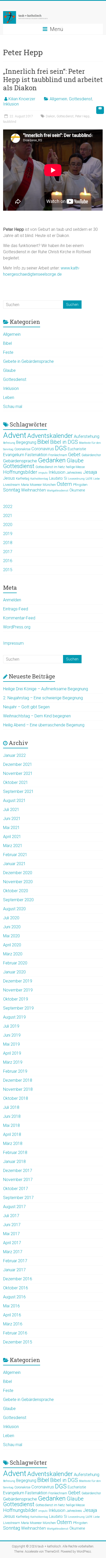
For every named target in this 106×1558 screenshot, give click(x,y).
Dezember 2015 (17, 1342)
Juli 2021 (11, 809)
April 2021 (12, 836)
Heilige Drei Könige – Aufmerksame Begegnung (45, 688)
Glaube (9, 370)
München (49, 485)
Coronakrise (22, 449)
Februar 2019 (15, 1071)
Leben (8, 397)
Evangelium (13, 454)
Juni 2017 (12, 1224)
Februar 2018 (15, 1152)
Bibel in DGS (64, 442)
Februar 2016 (15, 1333)
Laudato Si (58, 478)
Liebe (96, 478)
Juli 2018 (11, 1107)
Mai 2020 (11, 935)
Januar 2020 (14, 972)
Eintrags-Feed (15, 608)
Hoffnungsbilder (20, 472)
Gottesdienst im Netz (50, 467)
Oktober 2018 (15, 1098)
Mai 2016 (11, 1305)
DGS (61, 448)
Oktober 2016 (15, 1287)
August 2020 (14, 908)
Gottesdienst (80, 98)
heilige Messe (75, 467)
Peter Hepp (82, 116)
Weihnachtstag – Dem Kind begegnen (37, 716)
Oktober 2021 (15, 782)
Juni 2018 (12, 1116)
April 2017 (12, 1242)
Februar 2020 (15, 963)
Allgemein (58, 98)
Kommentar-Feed (19, 618)
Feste (8, 352)
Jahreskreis (74, 472)
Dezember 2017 (17, 1170)
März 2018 (12, 1143)
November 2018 (18, 1089)
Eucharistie (77, 449)
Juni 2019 (12, 1035)
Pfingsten (80, 484)
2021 (7, 515)
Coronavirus (42, 448)
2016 (7, 560)
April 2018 (12, 1134)
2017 (7, 551)
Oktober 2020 (15, 890)
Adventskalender (50, 435)
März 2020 (12, 954)
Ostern (64, 484)
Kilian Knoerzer (21, 98)
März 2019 (12, 1062)
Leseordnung (76, 478)
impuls (43, 472)
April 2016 (12, 1315)
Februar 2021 (15, 854)
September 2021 (18, 791)
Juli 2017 (11, 1215)
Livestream (11, 484)
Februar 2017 (15, 1260)
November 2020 (18, 881)
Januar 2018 (14, 1161)
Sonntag (11, 490)
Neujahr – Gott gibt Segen (26, 706)
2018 (7, 542)
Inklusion (11, 104)
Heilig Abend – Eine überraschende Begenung (43, 725)
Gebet (74, 454)
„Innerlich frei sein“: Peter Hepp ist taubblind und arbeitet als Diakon (53, 79)
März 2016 (12, 1324)
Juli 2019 (11, 1026)
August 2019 (14, 1017)
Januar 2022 (14, 755)
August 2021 (14, 800)
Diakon (50, 116)
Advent (14, 435)
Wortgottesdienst (57, 490)
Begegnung (26, 442)
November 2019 (18, 990)
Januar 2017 (14, 1269)
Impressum (13, 643)
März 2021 (12, 845)
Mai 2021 (11, 827)
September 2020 (18, 899)
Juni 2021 (12, 818)
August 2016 (14, 1296)
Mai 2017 (11, 1233)
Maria (25, 485)
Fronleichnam (57, 455)
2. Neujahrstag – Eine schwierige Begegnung (43, 697)
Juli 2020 (11, 917)
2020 (7, 524)
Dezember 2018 (17, 1080)
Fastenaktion (36, 455)
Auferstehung (86, 436)
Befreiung (9, 443)
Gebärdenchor (91, 455)
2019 (7, 533)
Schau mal (12, 406)
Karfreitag (22, 478)
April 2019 (12, 1053)
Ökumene (77, 490)
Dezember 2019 (17, 981)
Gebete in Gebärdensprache (28, 361)
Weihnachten (33, 490)
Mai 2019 (11, 1044)
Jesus (9, 478)
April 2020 (12, 944)
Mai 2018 (11, 1125)
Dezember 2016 (17, 1278)
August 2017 (14, 1206)
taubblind (9, 122)
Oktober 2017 (15, 1188)
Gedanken (52, 460)
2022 (7, 506)
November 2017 (18, 1179)
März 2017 (12, 1251)
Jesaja (90, 472)
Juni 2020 (12, 926)
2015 (7, 569)
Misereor (36, 485)
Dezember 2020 (17, 872)
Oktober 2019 (15, 999)
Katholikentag (39, 478)
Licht (89, 478)
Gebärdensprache (20, 460)
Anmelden (12, 599)
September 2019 (18, 1008)
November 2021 (18, 773)
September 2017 (18, 1197)
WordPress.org (16, 627)
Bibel (7, 343)
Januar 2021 (14, 863)
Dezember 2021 (17, 764)
